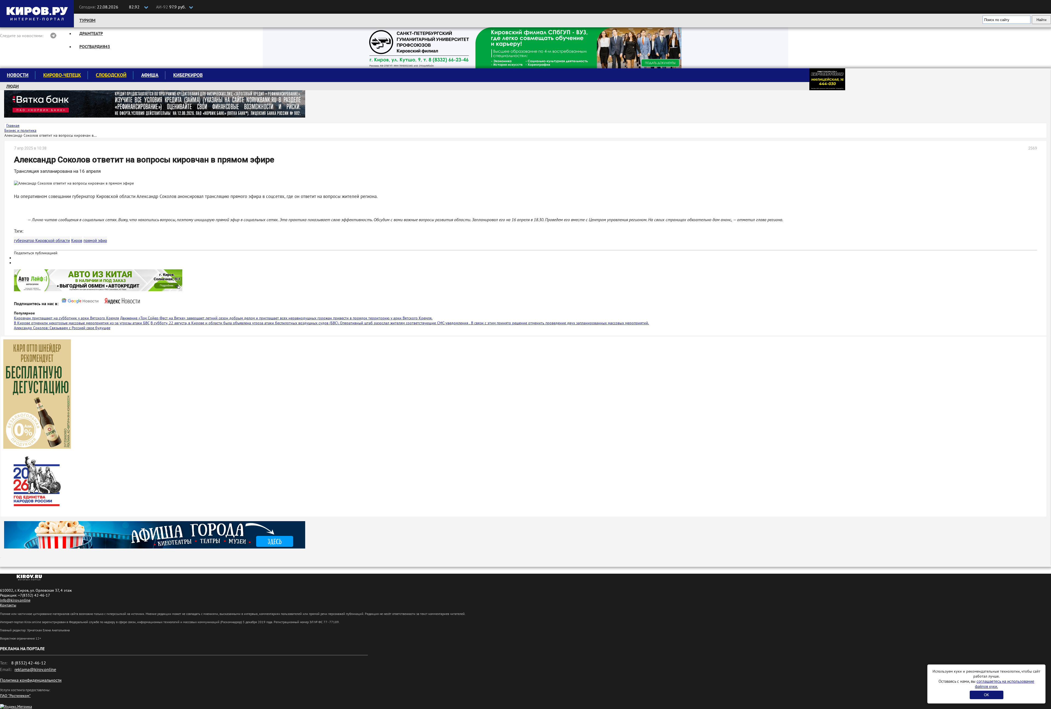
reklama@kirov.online (35, 669)
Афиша (149, 75)
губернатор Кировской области (42, 240)
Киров (76, 240)
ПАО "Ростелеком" (15, 695)
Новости (17, 75)
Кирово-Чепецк (62, 75)
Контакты (8, 605)
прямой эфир (95, 240)
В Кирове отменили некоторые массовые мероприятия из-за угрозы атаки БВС (81, 322)
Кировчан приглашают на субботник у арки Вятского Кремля (66, 318)
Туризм (87, 20)
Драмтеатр (91, 33)
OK (986, 695)
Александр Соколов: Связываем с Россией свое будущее (62, 327)
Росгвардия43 (94, 46)
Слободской (111, 75)
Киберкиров (188, 75)
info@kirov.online (15, 600)
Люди (12, 86)
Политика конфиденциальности (31, 680)
